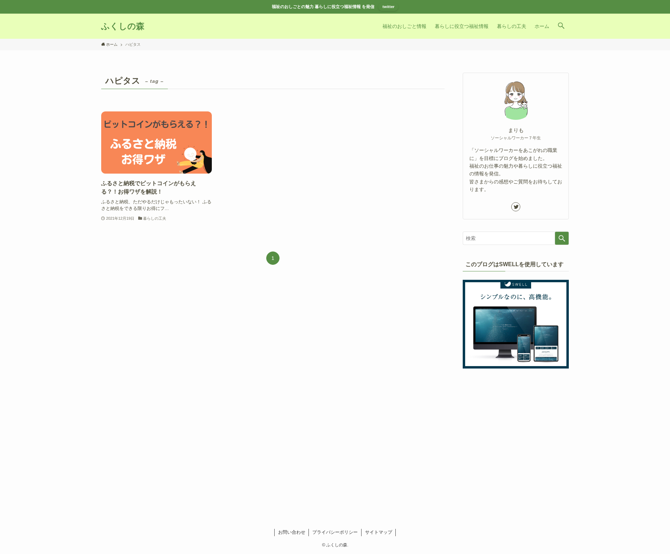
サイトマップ (378, 532)
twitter (388, 7)
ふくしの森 (122, 26)
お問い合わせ (291, 532)
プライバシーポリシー (335, 532)
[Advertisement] (516, 426)
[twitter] (515, 206)
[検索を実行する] (562, 238)
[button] (561, 26)
